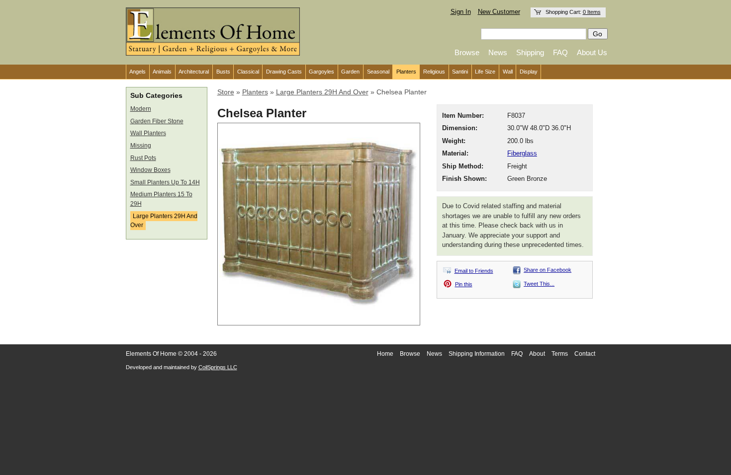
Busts (223, 72)
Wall (508, 72)
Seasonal (378, 72)
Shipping (530, 52)
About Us (592, 52)
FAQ (560, 52)
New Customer (499, 11)
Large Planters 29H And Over (163, 221)
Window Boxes (150, 169)
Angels (137, 72)
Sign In (461, 11)
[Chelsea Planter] (318, 321)
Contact (584, 353)
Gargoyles (321, 72)
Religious (434, 72)
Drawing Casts (284, 72)
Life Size (485, 72)
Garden (350, 72)
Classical (248, 72)
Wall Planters (148, 133)
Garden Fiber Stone (156, 121)
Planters (406, 72)
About (537, 353)
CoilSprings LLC (217, 367)
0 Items (592, 12)
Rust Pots (143, 158)
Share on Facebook (547, 270)
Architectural (194, 72)
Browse (467, 52)
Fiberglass (522, 153)
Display (529, 72)
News (497, 52)
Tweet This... (539, 284)
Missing (140, 145)
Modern (140, 108)
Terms (559, 353)
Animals (162, 72)
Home (385, 353)
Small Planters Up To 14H (165, 182)
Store (225, 92)
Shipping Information (477, 353)
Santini (460, 72)
